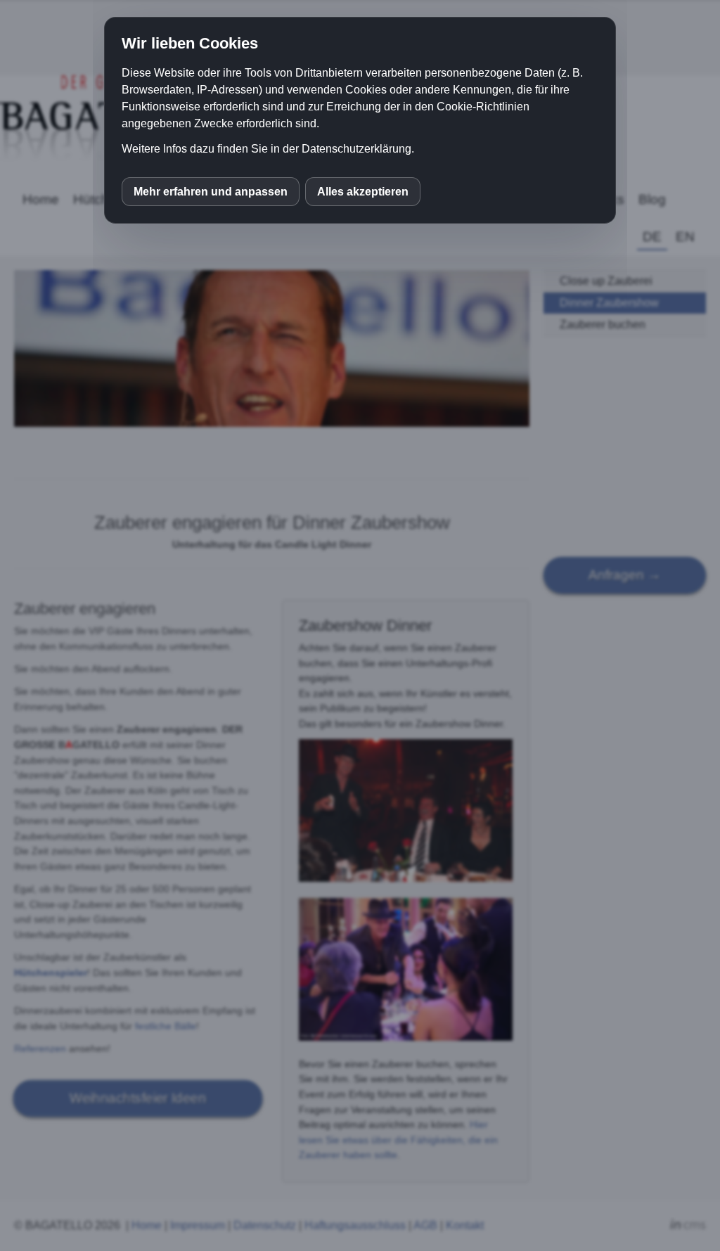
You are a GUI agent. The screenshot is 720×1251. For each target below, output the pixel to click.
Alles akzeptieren (363, 192)
